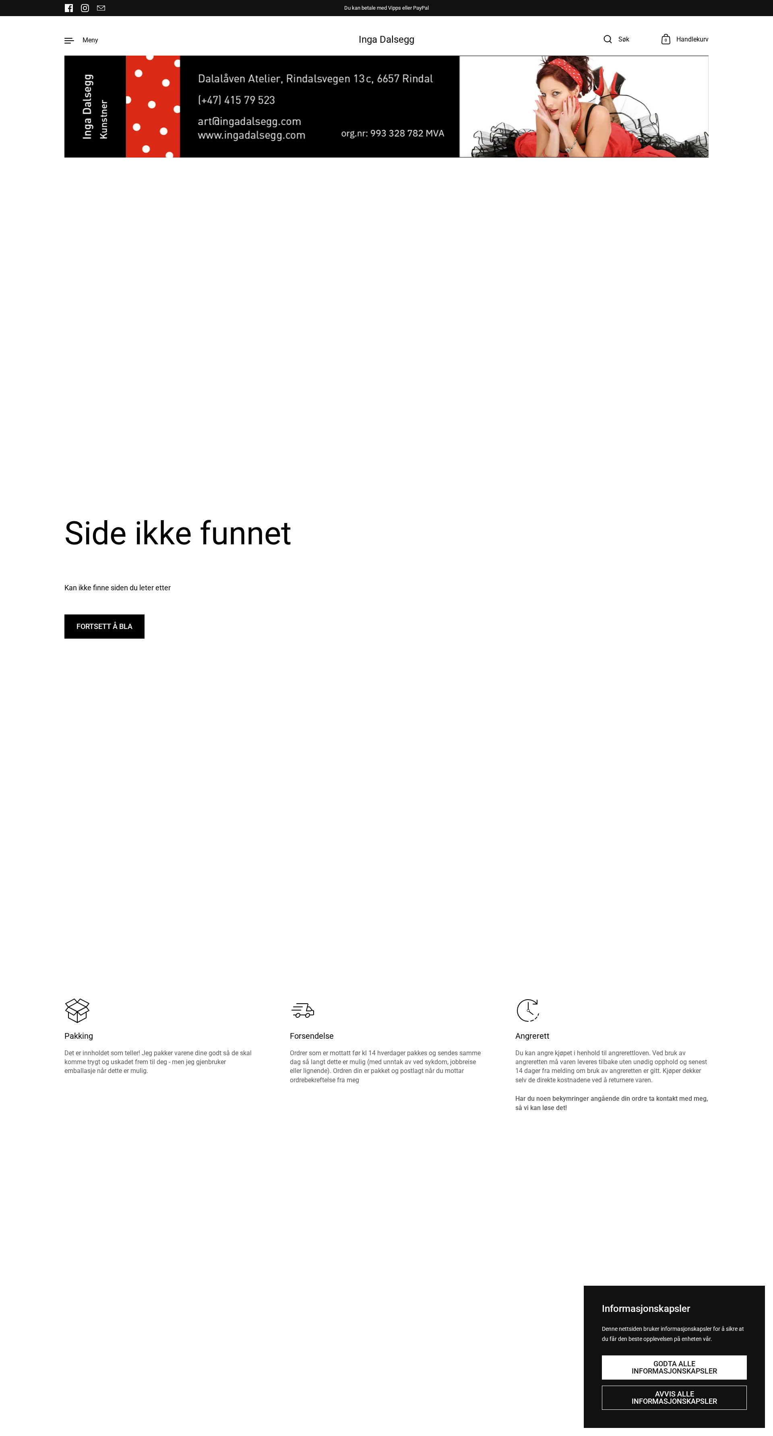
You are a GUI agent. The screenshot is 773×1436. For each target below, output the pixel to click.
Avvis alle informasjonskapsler (674, 1397)
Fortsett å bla (104, 626)
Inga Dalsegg (386, 39)
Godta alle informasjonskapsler (674, 1367)
